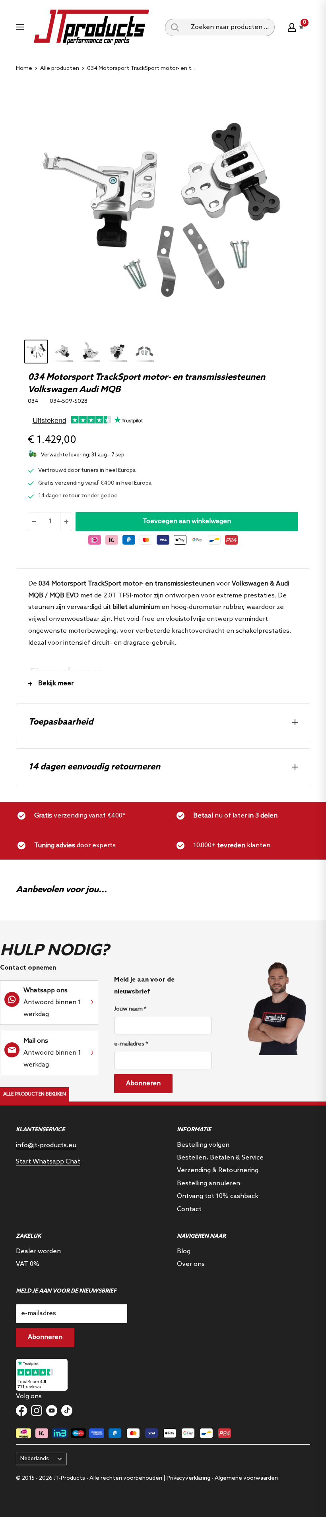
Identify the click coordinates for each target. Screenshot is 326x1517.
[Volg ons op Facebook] (21, 1411)
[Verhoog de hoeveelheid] (66, 521)
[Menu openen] (20, 27)
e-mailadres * (131, 1044)
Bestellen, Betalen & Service (220, 1157)
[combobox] (230, 27)
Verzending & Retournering (217, 1170)
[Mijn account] (292, 27)
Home (24, 68)
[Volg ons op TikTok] (66, 1411)
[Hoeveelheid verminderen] (34, 521)
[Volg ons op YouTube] (51, 1411)
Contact (189, 1209)
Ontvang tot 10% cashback (217, 1196)
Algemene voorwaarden (246, 1478)
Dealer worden (38, 1251)
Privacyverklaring (188, 1478)
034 (33, 401)
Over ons (191, 1264)
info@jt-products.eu (46, 1145)
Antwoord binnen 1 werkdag (52, 1002)
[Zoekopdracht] (175, 27)
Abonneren (143, 1083)
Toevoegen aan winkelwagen (187, 521)
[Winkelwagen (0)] (301, 27)
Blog (183, 1251)
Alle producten (59, 68)
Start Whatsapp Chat (48, 1161)
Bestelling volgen (203, 1145)
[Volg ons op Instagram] (36, 1411)
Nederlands (34, 1458)
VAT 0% (27, 1264)
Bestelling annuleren (208, 1183)
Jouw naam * (130, 1009)
